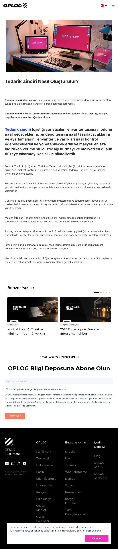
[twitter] (13, 463)
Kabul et (96, 538)
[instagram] (19, 463)
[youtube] (24, 463)
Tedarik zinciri (18, 129)
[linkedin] (7, 463)
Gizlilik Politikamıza (84, 530)
